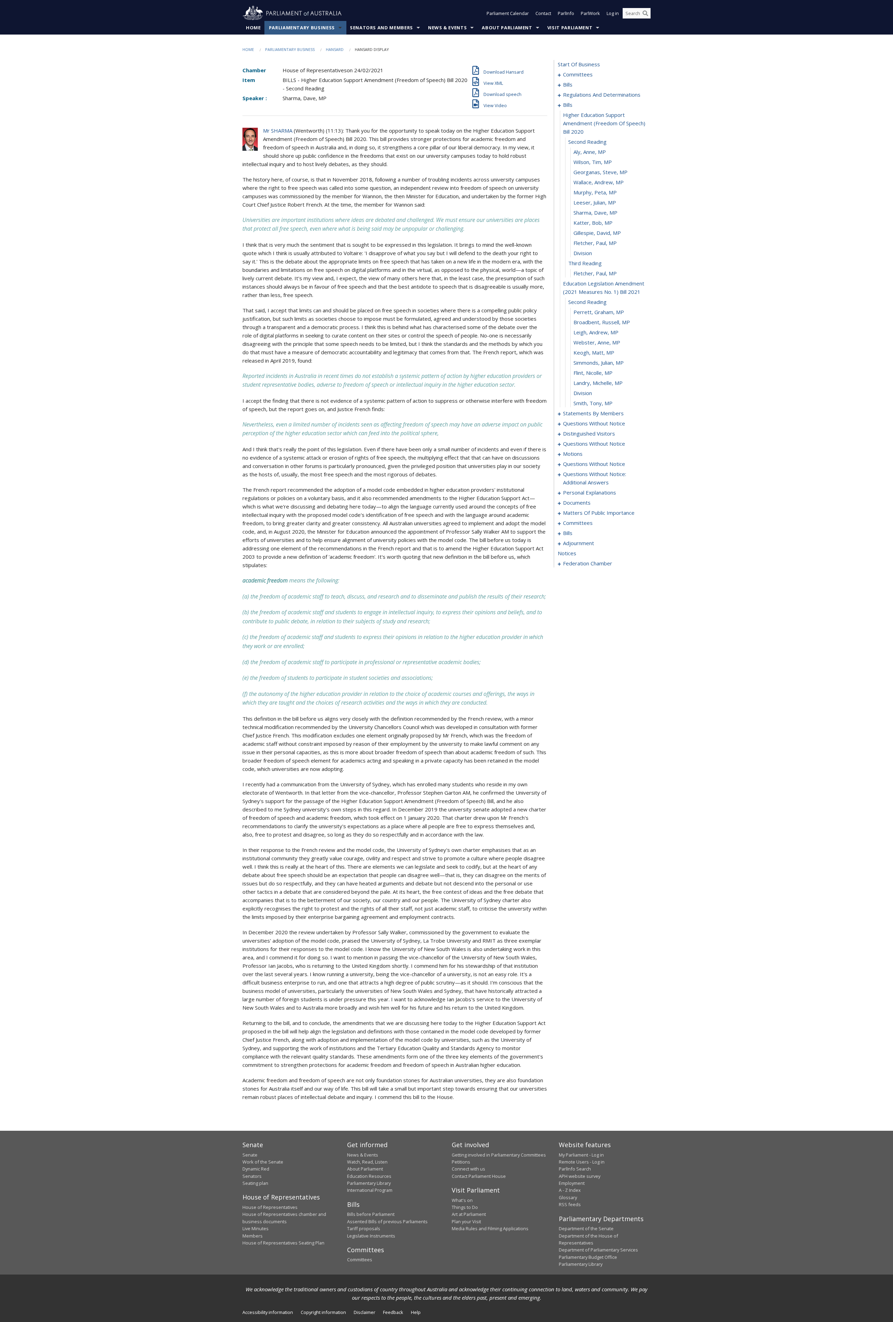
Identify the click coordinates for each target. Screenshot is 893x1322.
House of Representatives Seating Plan (283, 1243)
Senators (252, 1176)
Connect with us (468, 1169)
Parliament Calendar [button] (508, 13)
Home (253, 27)
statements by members (593, 413)
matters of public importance (599, 512)
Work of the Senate (262, 1162)
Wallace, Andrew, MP (598, 182)
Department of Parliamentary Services (598, 1250)
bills (567, 84)
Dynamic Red (255, 1169)
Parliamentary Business (302, 27)
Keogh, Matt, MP (593, 352)
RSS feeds (570, 1204)
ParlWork (590, 13)
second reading (587, 141)
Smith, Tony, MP (593, 403)
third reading (585, 263)
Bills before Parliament (371, 1214)
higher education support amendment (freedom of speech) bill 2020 (604, 123)
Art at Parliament (469, 1214)
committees (578, 74)
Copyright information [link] (323, 1312)
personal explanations (589, 492)
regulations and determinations (601, 94)
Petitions (461, 1162)
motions (573, 453)
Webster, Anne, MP (596, 342)
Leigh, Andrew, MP (595, 332)
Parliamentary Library (369, 1183)
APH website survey (579, 1176)
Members (252, 1236)
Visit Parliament (569, 27)
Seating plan (255, 1183)
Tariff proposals (363, 1228)
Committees (359, 1259)
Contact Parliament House (479, 1176)
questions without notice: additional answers (594, 478)
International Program (369, 1190)
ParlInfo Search (575, 1169)
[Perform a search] (645, 13)
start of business (579, 64)
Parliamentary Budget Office (588, 1257)
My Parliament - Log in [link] (581, 1155)
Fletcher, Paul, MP (595, 242)
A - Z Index (570, 1190)
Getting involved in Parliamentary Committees (499, 1155)
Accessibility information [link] (267, 1312)
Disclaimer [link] (364, 1312)
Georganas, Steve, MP (600, 172)
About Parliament (507, 27)
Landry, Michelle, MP (598, 382)
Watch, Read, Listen (367, 1162)
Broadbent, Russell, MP (601, 322)
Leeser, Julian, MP (594, 202)
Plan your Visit (466, 1221)
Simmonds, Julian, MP (598, 362)
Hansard (335, 49)
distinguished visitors (589, 433)
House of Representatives (270, 1207)
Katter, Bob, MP (593, 222)
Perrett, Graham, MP (598, 312)
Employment (572, 1183)
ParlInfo (566, 13)
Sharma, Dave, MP (595, 212)
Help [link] (416, 1312)
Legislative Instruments (371, 1236)
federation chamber (587, 563)
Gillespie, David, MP (597, 232)
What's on (462, 1200)
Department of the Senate (586, 1228)
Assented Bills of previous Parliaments (387, 1221)
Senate (249, 1155)
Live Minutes (255, 1228)
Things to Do (465, 1207)
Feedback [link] (393, 1312)
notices (567, 553)
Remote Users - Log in (582, 1162)
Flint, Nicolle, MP (593, 372)
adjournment (578, 543)
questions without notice (594, 423)
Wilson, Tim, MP (592, 161)
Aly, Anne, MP (589, 151)
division (582, 253)
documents (577, 502)
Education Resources (369, 1176)
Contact (543, 13)
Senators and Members (381, 27)
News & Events (447, 27)
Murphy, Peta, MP (595, 192)
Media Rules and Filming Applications (490, 1228)
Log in (613, 13)
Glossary (568, 1197)
